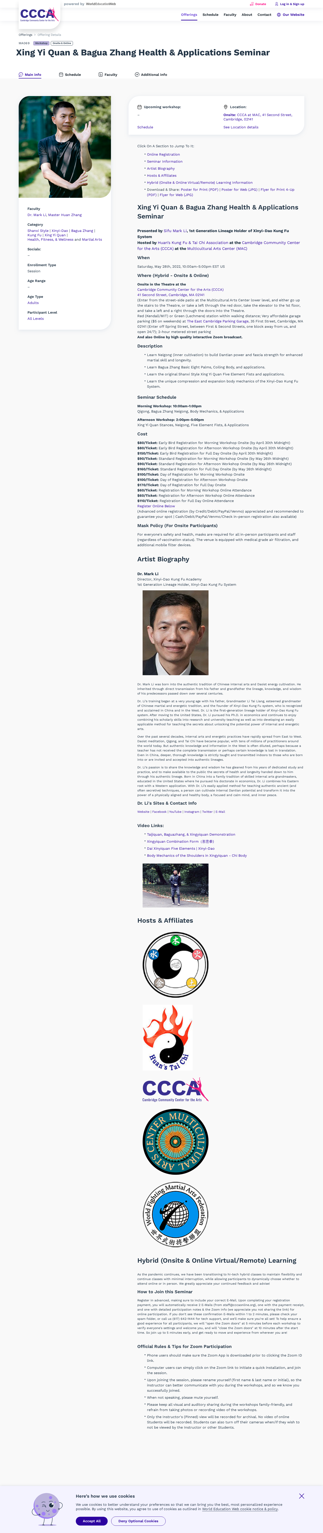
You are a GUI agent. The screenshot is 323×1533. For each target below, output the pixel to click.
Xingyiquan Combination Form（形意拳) (180, 841)
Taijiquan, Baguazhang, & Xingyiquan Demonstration (191, 834)
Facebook (159, 811)
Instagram (191, 811)
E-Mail (220, 811)
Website (143, 811)
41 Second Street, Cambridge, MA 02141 (170, 295)
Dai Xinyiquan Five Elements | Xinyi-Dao (181, 848)
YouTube (175, 811)
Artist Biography (161, 168)
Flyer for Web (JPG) (176, 195)
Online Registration (163, 154)
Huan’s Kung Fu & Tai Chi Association (193, 242)
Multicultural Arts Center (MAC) (217, 248)
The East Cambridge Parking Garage (218, 321)
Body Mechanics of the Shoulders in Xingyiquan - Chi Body (197, 855)
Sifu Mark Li (175, 230)
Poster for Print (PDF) (199, 189)
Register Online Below (156, 506)
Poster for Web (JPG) (239, 189)
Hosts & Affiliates (161, 175)
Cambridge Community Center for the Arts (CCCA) (180, 289)
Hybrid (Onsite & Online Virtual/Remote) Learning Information (200, 182)
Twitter (207, 811)
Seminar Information (165, 161)
